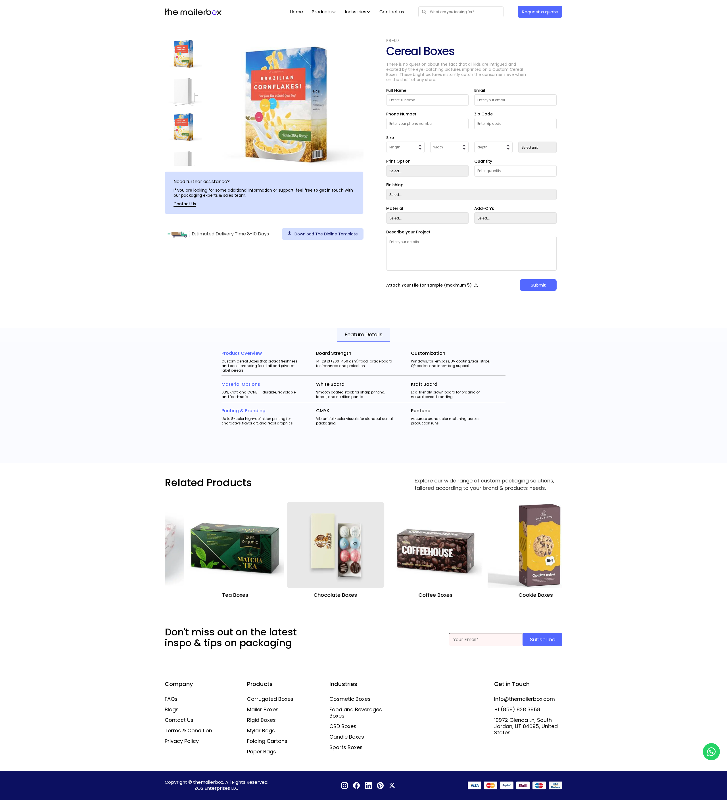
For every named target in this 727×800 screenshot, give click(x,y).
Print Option (398, 161)
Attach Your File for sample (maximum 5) (429, 285)
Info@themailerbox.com (524, 699)
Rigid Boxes (261, 720)
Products (322, 12)
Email (479, 90)
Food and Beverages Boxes (355, 712)
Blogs (172, 709)
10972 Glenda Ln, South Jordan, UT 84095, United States (526, 726)
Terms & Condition (188, 731)
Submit (538, 285)
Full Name (396, 90)
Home (296, 12)
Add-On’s (484, 208)
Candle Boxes (346, 737)
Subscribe (542, 639)
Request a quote (540, 12)
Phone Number (401, 114)
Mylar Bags (261, 731)
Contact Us (185, 204)
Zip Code (483, 114)
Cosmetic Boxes (350, 699)
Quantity (483, 161)
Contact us (391, 12)
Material (394, 208)
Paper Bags (261, 752)
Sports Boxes (346, 747)
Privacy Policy (182, 741)
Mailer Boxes (263, 709)
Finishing (395, 184)
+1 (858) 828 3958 (517, 709)
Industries (355, 12)
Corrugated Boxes (270, 699)
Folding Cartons (267, 741)
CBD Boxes (342, 726)
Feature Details (364, 334)
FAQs (171, 699)
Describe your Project (408, 232)
